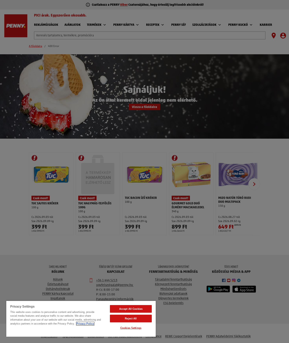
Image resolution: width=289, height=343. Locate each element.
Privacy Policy (85, 323)
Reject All (131, 318)
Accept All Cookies (131, 308)
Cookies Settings (130, 327)
